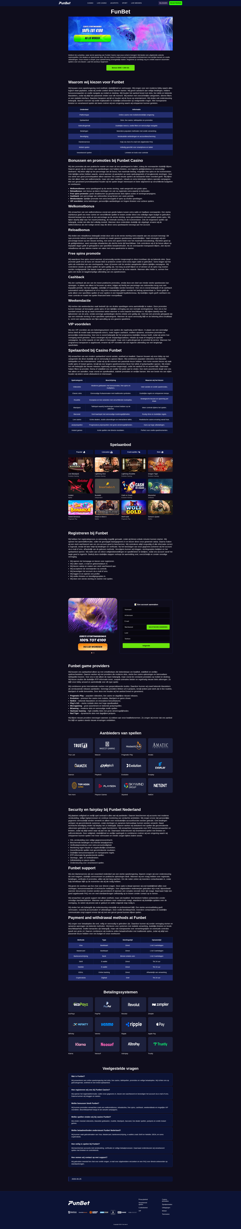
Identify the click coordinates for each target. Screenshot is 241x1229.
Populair (79, 452)
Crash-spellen (132, 452)
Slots (159, 452)
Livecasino (106, 452)
